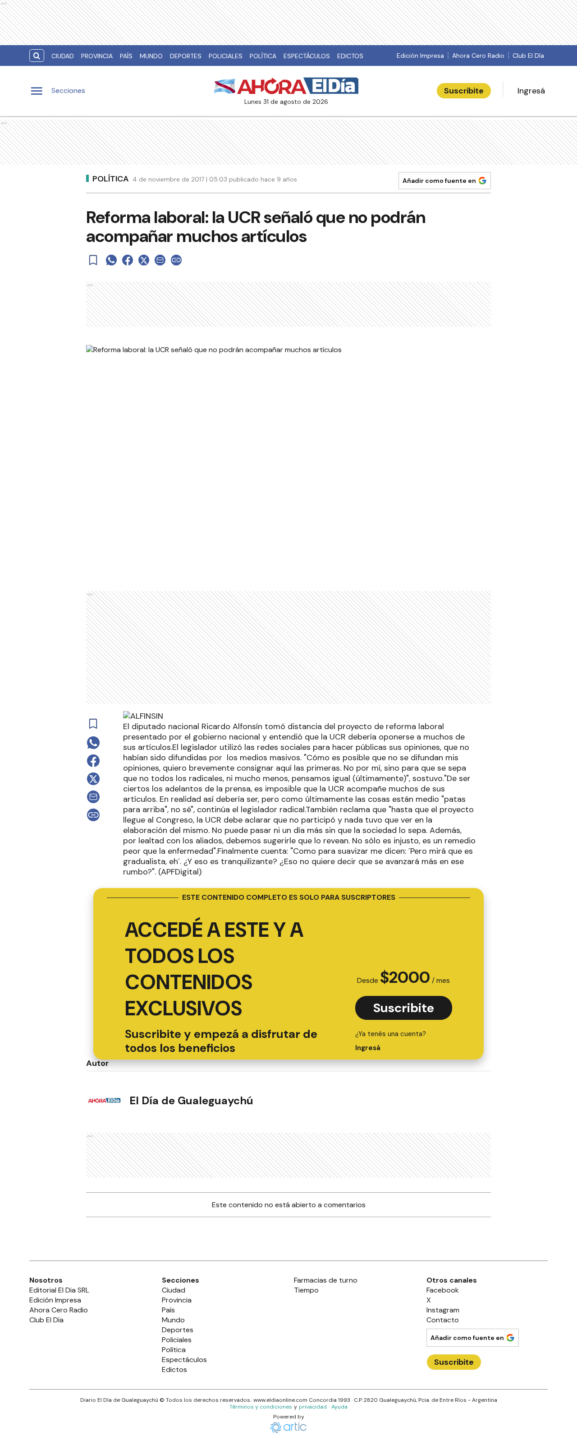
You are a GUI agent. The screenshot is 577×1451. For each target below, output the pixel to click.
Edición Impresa (420, 55)
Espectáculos (307, 56)
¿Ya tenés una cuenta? (390, 1040)
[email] (160, 260)
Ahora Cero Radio (478, 55)
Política (263, 56)
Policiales (226, 56)
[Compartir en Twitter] (143, 260)
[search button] (36, 55)
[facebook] (127, 260)
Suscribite (464, 90)
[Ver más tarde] (93, 260)
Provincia (97, 56)
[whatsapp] (111, 260)
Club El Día (528, 55)
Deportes (185, 56)
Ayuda (339, 1406)
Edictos (350, 56)
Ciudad (62, 56)
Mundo (151, 56)
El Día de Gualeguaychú (191, 1100)
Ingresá (531, 90)
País (126, 56)
